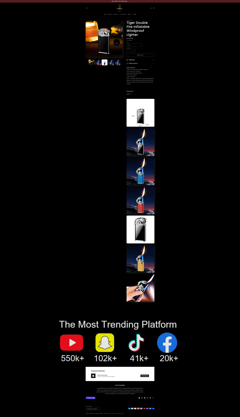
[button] (87, 8)
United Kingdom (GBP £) (92, 409)
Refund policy (107, 413)
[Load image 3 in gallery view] (104, 62)
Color (128, 42)
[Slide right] (122, 62)
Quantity (128, 48)
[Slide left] (87, 62)
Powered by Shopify (99, 413)
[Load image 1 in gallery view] (91, 62)
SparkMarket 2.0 (92, 413)
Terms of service (120, 413)
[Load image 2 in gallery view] (98, 62)
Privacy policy (113, 413)
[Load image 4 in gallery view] (111, 62)
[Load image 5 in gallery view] (117, 62)
